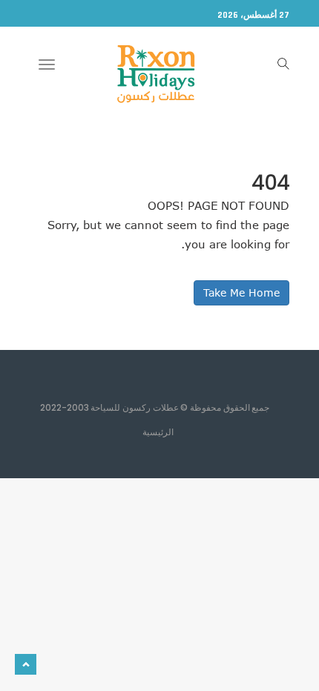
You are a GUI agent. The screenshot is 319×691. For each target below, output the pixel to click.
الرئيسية (158, 431)
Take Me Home (241, 292)
